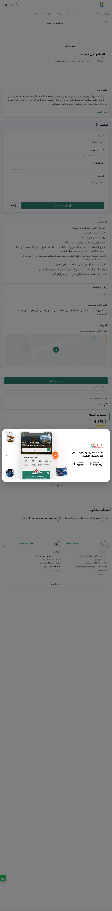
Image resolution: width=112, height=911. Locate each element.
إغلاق (9, 433)
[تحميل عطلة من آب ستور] (79, 464)
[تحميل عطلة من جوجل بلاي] (95, 464)
